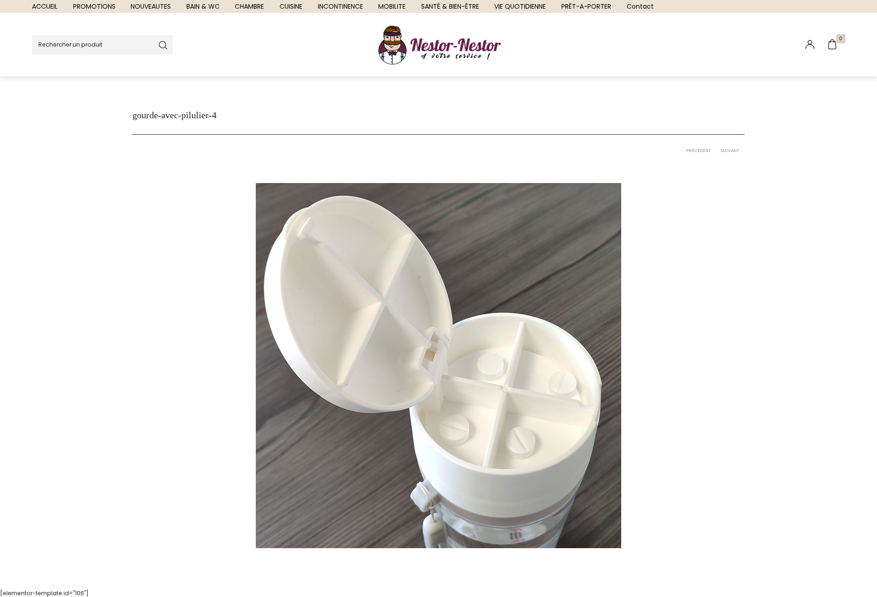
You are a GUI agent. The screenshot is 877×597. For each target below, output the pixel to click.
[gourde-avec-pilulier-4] (438, 364)
